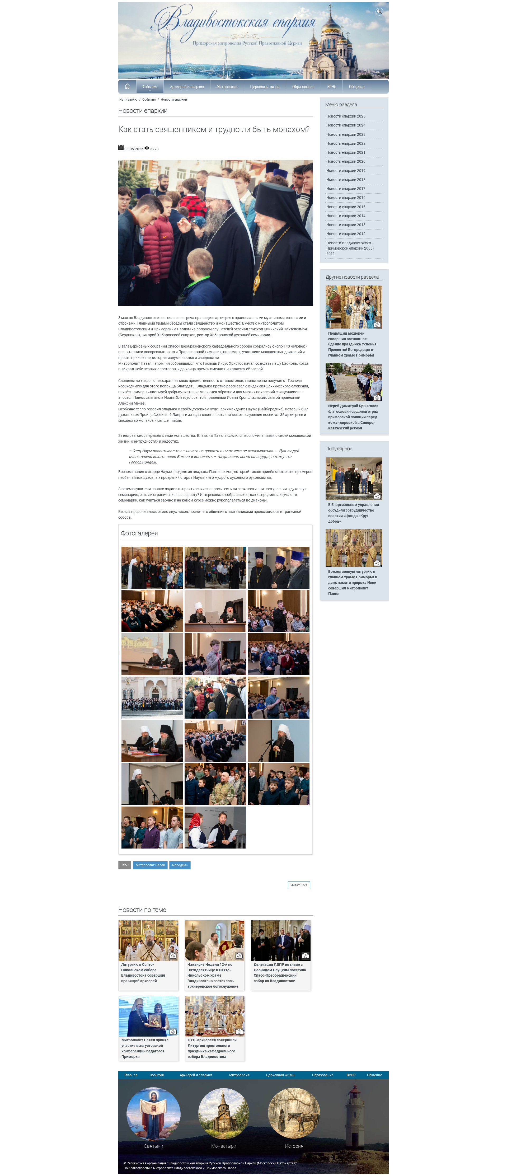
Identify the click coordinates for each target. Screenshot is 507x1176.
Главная (130, 1075)
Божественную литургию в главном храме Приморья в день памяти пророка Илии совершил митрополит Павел (352, 582)
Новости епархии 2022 (345, 143)
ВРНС (331, 86)
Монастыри (223, 1146)
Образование (303, 86)
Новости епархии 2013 (345, 225)
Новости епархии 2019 (345, 170)
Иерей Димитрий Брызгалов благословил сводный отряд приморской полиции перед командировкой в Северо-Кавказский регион (353, 417)
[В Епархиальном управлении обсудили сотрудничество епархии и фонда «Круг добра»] (354, 499)
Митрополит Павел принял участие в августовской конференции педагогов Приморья (144, 1048)
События (150, 86)
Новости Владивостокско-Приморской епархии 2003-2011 (350, 248)
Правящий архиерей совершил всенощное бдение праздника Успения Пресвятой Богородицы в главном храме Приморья (352, 344)
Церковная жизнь (264, 86)
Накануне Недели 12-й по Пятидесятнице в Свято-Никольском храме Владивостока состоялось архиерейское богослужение (212, 975)
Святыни (153, 1146)
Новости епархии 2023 (345, 134)
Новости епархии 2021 (345, 152)
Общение (357, 86)
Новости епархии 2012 (345, 234)
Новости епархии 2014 (345, 216)
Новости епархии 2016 (345, 197)
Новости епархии (174, 99)
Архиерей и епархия (187, 86)
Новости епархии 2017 (345, 188)
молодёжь (180, 865)
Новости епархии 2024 (345, 125)
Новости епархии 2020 (345, 161)
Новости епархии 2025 (345, 116)
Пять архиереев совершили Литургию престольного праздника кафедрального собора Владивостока (212, 1048)
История (294, 1146)
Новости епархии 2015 (345, 207)
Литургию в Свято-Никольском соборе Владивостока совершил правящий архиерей (143, 972)
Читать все (299, 885)
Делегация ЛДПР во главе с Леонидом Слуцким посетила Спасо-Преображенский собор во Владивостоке (280, 972)
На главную (128, 99)
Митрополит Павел (150, 865)
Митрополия (227, 86)
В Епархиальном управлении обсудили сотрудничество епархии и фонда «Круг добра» (353, 513)
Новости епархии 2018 (345, 179)
